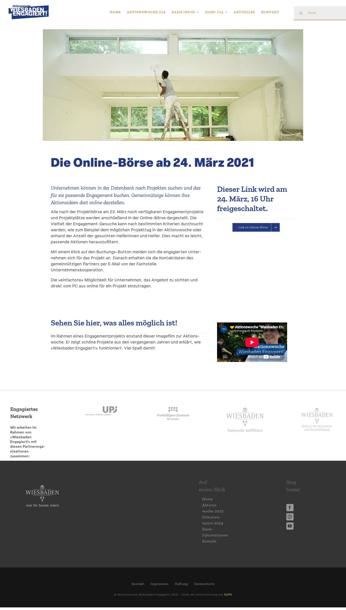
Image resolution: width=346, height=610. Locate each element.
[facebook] (290, 507)
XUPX (228, 594)
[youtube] (290, 526)
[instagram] (290, 516)
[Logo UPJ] (101, 400)
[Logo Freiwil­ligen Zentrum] (173, 400)
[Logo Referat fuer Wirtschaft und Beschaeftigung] (317, 406)
